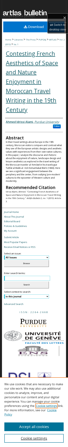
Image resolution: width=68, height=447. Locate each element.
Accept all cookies (34, 426)
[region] (34, 412)
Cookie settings (46, 406)
